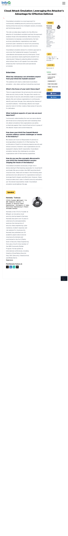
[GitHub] (17, 267)
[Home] (6, 3)
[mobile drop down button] (63, 3)
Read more (9, 260)
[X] (7, 267)
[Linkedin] (10, 267)
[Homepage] (14, 267)
